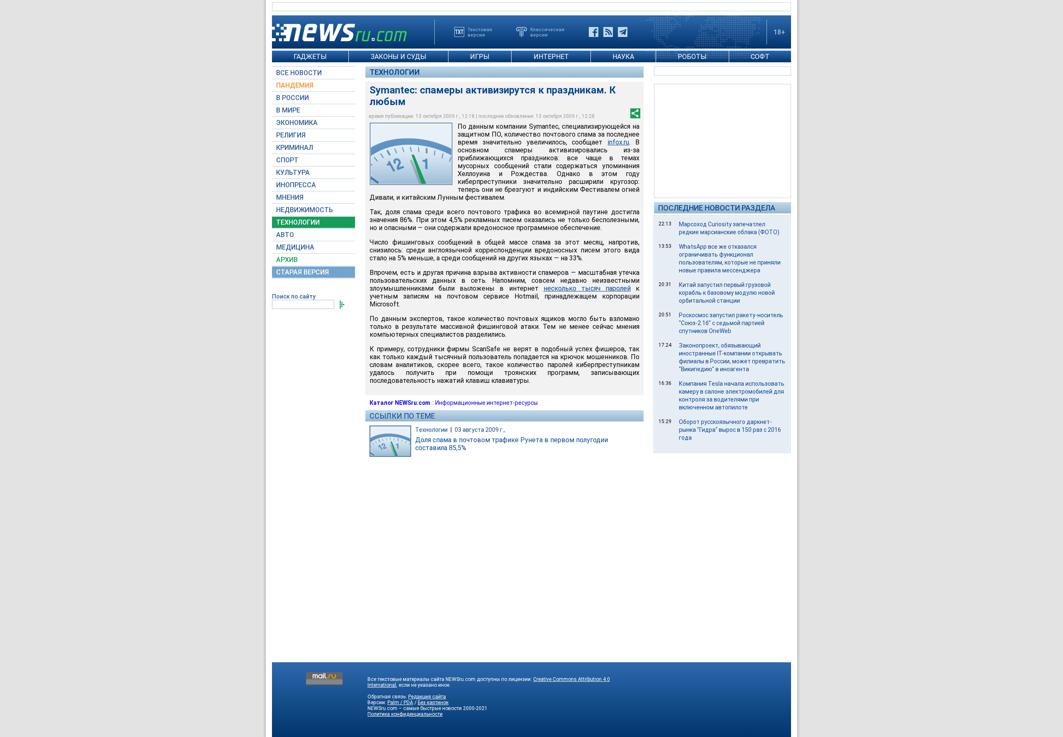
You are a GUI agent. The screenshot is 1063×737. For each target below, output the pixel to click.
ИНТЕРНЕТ (551, 57)
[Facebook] (593, 32)
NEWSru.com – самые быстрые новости (414, 708)
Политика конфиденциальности (405, 714)
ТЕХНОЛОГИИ (298, 222)
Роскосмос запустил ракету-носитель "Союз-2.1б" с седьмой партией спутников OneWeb (731, 323)
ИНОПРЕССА (296, 185)
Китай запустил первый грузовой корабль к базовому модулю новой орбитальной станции (727, 293)
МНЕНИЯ (290, 197)
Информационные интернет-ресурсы (486, 402)
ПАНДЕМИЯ (295, 85)
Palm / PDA (400, 702)
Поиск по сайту (294, 296)
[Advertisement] (722, 140)
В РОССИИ (292, 98)
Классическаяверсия (547, 32)
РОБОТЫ (692, 57)
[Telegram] (622, 32)
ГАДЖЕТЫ (310, 57)
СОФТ (760, 57)
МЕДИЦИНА (295, 247)
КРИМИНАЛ (294, 148)
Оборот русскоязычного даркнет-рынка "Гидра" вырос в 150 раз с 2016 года (730, 430)
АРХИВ (287, 260)
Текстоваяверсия (480, 32)
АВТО (285, 235)
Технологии (395, 72)
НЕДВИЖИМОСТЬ (304, 210)
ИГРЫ (480, 57)
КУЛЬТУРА (293, 172)
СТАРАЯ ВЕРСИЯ (302, 272)
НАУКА (623, 57)
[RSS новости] (608, 32)
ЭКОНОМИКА (297, 123)
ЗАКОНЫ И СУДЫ (398, 57)
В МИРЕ (288, 110)
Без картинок (433, 702)
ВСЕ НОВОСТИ (299, 73)
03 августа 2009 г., (480, 429)
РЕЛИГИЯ (291, 135)
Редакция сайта (427, 697)
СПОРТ (287, 160)
